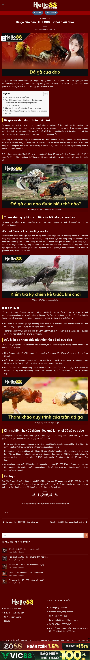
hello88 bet (75, 640)
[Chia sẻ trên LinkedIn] (56, 495)
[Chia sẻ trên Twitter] (43, 495)
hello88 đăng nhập (61, 640)
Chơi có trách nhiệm (12, 617)
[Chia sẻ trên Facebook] (39, 495)
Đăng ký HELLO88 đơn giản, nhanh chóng (66, 522)
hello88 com (34, 640)
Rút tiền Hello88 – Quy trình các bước (24, 549)
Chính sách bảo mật (12, 609)
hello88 (64, 608)
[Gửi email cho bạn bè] (47, 495)
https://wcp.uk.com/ (65, 612)
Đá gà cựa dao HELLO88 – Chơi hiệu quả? (26, 580)
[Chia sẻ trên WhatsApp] (34, 495)
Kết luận (8, 114)
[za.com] (45, 5)
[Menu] (3, 5)
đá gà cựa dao (61, 481)
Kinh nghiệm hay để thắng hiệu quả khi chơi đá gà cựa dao (26, 111)
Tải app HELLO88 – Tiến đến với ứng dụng (26, 565)
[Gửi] (86, 535)
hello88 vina (46, 640)
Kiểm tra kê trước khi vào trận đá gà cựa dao (23, 103)
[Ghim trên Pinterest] (51, 495)
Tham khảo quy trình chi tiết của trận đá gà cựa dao (23, 100)
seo (54, 29)
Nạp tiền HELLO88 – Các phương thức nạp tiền (28, 557)
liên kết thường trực (62, 503)
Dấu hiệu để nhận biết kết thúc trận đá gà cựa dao (23, 108)
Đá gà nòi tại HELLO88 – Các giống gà (22, 522)
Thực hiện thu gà (13, 105)
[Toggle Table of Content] (44, 94)
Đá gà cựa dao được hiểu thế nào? (17, 97)
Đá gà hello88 (45, 19)
